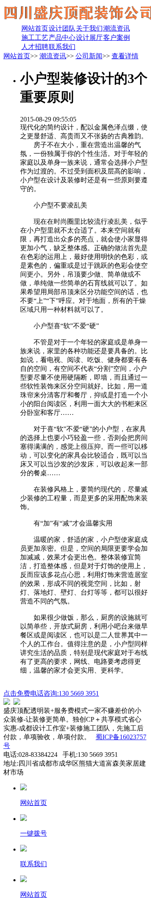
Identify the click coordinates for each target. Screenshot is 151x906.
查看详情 (125, 56)
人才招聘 (34, 46)
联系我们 (62, 46)
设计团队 (62, 28)
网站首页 (34, 28)
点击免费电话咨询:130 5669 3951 (51, 693)
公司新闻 (89, 56)
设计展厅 (89, 37)
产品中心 (62, 37)
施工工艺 (34, 37)
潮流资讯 (116, 28)
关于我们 (89, 28)
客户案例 (116, 37)
